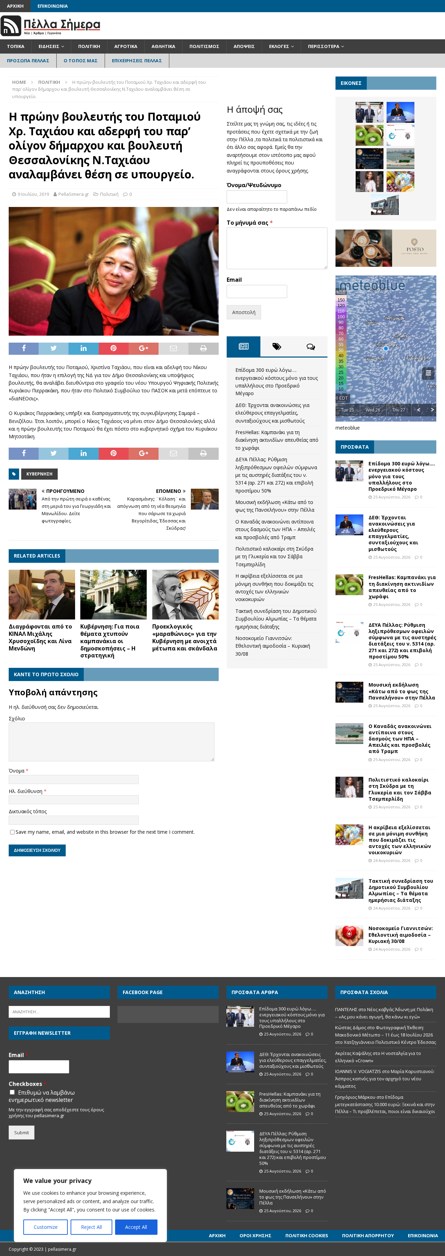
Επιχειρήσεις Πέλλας (137, 60)
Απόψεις (244, 46)
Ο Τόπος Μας (81, 60)
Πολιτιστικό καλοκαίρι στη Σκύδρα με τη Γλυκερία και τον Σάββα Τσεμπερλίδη (274, 556)
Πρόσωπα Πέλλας (28, 60)
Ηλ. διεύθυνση (26, 791)
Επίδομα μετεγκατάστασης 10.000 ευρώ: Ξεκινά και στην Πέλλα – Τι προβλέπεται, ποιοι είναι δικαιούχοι (385, 1104)
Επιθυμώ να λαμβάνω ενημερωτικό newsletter (42, 1096)
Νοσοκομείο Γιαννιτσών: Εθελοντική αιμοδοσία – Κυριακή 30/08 (272, 646)
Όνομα (17, 770)
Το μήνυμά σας (250, 222)
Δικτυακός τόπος (28, 811)
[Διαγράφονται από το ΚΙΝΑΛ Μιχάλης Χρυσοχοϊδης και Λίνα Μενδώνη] (42, 595)
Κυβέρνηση (39, 474)
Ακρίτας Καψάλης (353, 1053)
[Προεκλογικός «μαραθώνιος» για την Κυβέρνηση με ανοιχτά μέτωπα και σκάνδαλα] (185, 595)
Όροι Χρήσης (256, 1235)
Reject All (91, 1227)
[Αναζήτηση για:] (59, 1011)
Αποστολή (244, 312)
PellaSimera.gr (73, 194)
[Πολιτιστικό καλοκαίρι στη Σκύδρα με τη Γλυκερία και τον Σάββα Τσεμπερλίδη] (369, 181)
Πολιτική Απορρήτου (368, 1235)
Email (234, 279)
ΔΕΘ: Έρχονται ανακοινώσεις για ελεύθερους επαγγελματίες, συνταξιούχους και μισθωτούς (272, 413)
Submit (21, 1132)
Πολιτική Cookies (306, 1235)
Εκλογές (279, 46)
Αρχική (15, 6)
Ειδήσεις (49, 46)
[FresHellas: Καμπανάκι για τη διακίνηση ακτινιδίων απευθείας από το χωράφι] (369, 135)
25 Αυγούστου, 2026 (391, 496)
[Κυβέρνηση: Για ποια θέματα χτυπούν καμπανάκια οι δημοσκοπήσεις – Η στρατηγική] (113, 595)
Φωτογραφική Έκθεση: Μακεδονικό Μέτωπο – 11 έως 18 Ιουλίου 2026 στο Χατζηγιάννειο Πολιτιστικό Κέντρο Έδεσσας (385, 1034)
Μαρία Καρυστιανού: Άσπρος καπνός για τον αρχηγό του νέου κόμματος (385, 1078)
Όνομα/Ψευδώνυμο (254, 185)
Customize (46, 1227)
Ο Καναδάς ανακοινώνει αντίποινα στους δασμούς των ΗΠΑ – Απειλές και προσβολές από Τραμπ (275, 529)
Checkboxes (28, 1084)
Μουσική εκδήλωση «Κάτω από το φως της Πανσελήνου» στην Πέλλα (402, 691)
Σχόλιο (17, 718)
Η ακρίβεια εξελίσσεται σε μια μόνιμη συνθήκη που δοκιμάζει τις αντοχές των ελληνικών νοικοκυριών (400, 840)
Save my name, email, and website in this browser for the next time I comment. (105, 832)
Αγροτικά (125, 46)
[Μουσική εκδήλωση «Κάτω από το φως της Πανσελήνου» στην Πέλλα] (369, 158)
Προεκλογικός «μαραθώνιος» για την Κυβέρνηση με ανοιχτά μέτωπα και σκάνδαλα (184, 637)
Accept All (136, 1227)
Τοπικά (15, 46)
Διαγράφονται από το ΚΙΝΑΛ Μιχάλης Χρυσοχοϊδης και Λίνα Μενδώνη (40, 637)
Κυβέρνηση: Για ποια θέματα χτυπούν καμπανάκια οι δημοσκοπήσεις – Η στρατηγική (109, 641)
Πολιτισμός (204, 46)
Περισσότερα (323, 46)
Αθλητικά (163, 46)
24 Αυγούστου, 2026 (391, 860)
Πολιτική (89, 46)
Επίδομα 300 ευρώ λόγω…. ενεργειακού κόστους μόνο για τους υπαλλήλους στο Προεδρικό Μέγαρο (402, 476)
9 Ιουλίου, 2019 (33, 194)
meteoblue (347, 427)
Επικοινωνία (53, 6)
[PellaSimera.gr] (50, 35)
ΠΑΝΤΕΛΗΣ (346, 1009)
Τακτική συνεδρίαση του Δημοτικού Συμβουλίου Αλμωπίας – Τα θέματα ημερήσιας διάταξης (276, 619)
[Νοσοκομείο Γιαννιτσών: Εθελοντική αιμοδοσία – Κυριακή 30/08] (349, 935)
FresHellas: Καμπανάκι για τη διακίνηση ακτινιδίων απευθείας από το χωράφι (276, 440)
